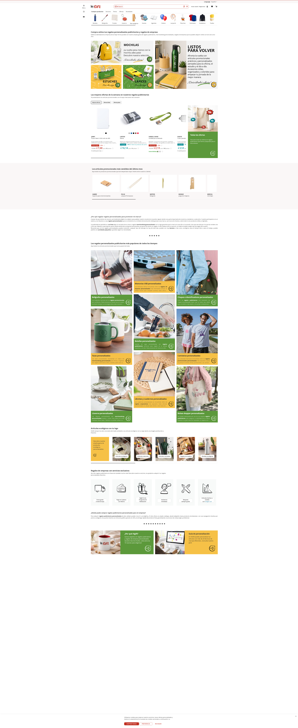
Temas (115, 11)
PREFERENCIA (146, 724)
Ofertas (121, 11)
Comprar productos (97, 11)
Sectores (108, 11)
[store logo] (96, 6)
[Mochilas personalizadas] (122, 63)
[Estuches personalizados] (106, 88)
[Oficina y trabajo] (186, 88)
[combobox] (151, 6)
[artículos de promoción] (170, 542)
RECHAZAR (158, 724)
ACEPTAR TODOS (132, 724)
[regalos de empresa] (105, 542)
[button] (214, 2)
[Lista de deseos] (212, 6)
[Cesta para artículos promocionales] (216, 6)
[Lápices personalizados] (138, 88)
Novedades (129, 11)
